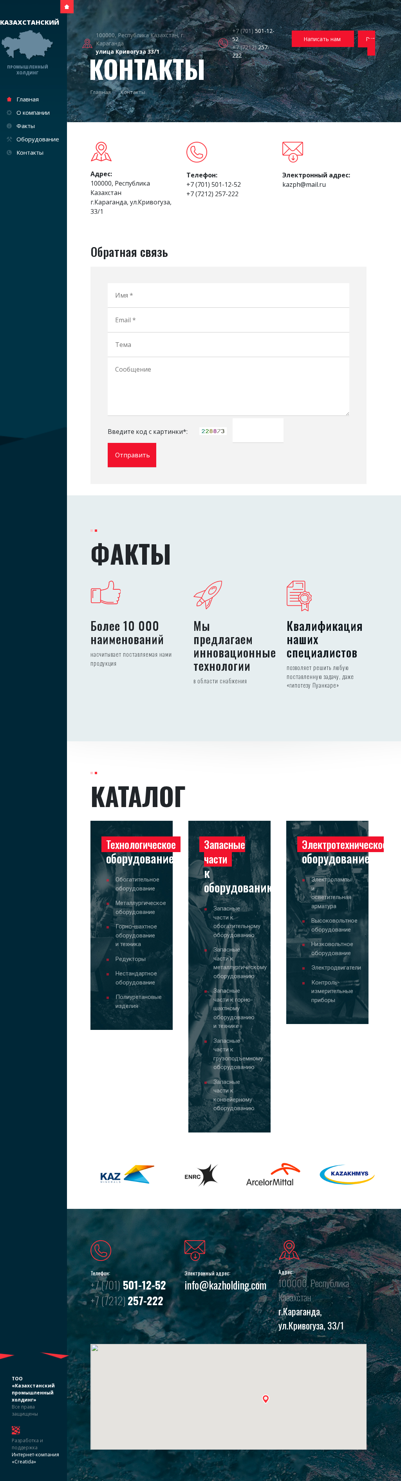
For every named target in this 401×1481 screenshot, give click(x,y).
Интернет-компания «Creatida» (35, 1458)
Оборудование (37, 139)
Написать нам (322, 39)
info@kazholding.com (225, 1285)
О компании (33, 112)
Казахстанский (27, 47)
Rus (370, 39)
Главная (27, 99)
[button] (266, 1399)
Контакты (29, 152)
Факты (25, 126)
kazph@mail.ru (304, 184)
